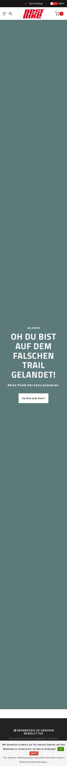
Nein (34, 753)
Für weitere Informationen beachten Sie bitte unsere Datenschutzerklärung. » (34, 759)
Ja (60, 749)
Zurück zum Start (33, 398)
